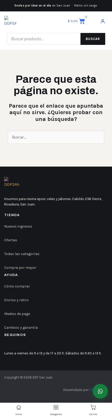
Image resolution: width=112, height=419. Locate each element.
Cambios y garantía (21, 327)
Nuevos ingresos (18, 226)
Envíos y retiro (16, 300)
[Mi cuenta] (102, 21)
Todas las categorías (22, 254)
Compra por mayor (20, 267)
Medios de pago (17, 314)
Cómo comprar (17, 286)
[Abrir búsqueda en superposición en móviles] (56, 38)
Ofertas (10, 240)
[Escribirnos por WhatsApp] (100, 391)
